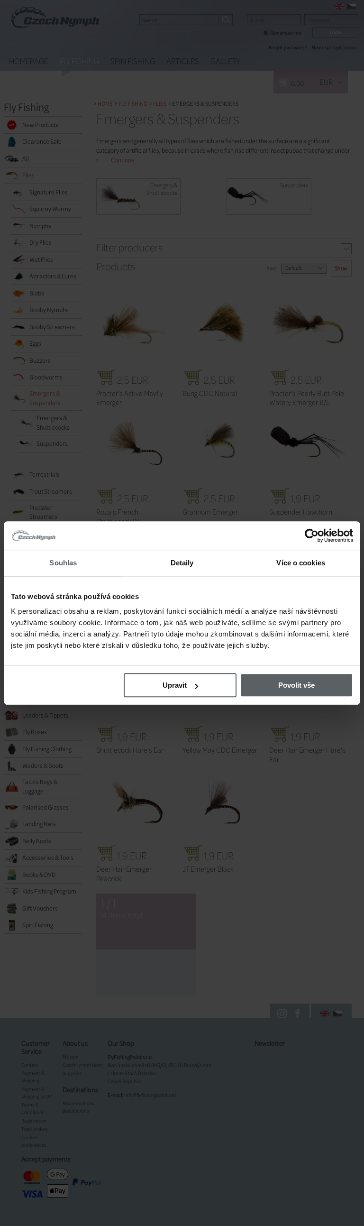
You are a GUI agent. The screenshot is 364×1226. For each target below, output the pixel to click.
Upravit (175, 685)
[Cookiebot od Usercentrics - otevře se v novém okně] (311, 535)
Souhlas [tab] (63, 563)
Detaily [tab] (182, 563)
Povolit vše (296, 685)
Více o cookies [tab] (300, 563)
